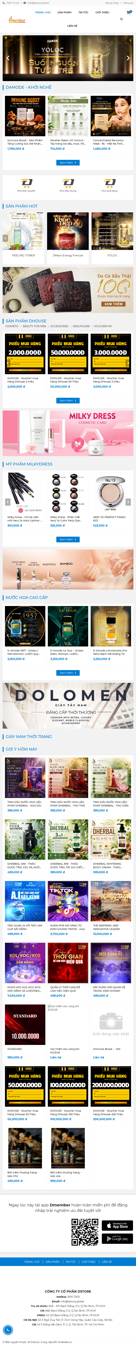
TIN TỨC (83, 12)
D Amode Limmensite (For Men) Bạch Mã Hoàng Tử (110, 652)
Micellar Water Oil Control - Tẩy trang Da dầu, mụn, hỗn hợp (68, 144)
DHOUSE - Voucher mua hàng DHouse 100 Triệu (65, 1112)
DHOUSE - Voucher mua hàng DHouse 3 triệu (108, 380)
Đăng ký (128, 3)
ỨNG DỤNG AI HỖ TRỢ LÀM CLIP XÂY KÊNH (24, 927)
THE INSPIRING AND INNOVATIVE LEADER (106, 927)
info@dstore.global (38, 2)
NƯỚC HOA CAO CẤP (27, 597)
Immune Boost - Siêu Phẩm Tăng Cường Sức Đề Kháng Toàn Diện (25, 144)
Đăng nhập (112, 3)
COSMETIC (12, 326)
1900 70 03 (12, 2)
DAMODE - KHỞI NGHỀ (29, 87)
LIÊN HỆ (72, 25)
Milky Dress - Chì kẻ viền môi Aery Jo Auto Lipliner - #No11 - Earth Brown (24, 521)
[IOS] (117, 1225)
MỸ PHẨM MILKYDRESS (29, 464)
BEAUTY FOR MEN (34, 326)
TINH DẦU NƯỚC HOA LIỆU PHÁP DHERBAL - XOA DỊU (24, 803)
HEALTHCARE (81, 326)
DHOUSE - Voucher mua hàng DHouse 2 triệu (22, 380)
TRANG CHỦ (42, 12)
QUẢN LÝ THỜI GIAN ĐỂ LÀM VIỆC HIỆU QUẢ (65, 989)
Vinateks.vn (65, 1342)
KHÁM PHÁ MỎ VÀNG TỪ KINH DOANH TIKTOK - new (67, 927)
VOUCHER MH (103, 326)
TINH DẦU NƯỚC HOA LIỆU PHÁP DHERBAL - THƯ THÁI (67, 803)
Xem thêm (67, 162)
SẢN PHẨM (64, 12)
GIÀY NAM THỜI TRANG (29, 736)
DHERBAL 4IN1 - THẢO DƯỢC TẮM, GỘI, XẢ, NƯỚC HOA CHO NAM (24, 867)
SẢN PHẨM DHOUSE (26, 321)
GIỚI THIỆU (102, 12)
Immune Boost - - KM (106, 1049)
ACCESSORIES (59, 326)
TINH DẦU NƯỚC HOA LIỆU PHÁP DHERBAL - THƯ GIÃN (110, 803)
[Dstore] (17, 19)
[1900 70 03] (8, 1330)
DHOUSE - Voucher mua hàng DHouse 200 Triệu (108, 1112)
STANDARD (14, 1049)
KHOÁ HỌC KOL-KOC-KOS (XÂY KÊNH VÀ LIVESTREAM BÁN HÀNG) (24, 991)
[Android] (117, 1239)
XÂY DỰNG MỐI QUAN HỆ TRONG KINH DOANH (109, 989)
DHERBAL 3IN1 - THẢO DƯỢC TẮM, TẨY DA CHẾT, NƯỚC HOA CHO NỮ (66, 867)
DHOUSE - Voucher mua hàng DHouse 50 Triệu (65, 380)
